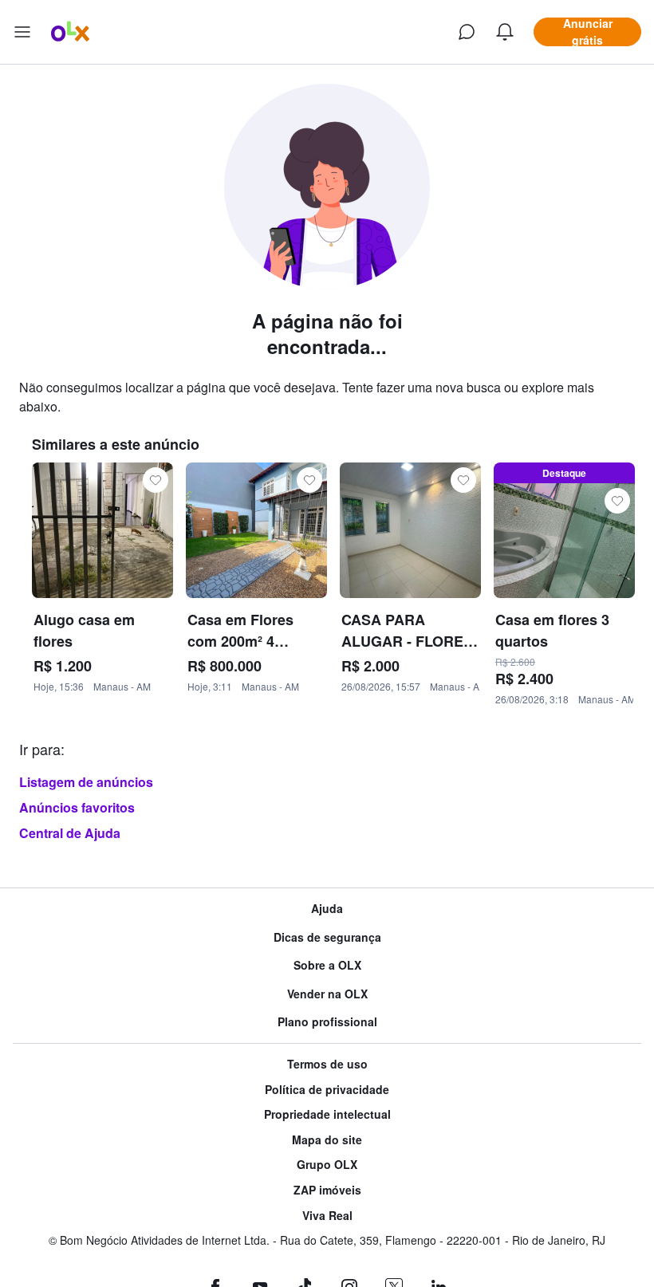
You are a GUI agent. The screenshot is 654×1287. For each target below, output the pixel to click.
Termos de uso (327, 1064)
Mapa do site (327, 1139)
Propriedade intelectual (327, 1114)
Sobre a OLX (327, 965)
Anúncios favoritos (77, 807)
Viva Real (327, 1215)
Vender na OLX (327, 994)
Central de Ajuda (69, 833)
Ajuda (327, 908)
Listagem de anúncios (86, 782)
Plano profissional (327, 1021)
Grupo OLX (327, 1164)
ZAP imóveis (327, 1190)
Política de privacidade (327, 1089)
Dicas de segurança (327, 937)
